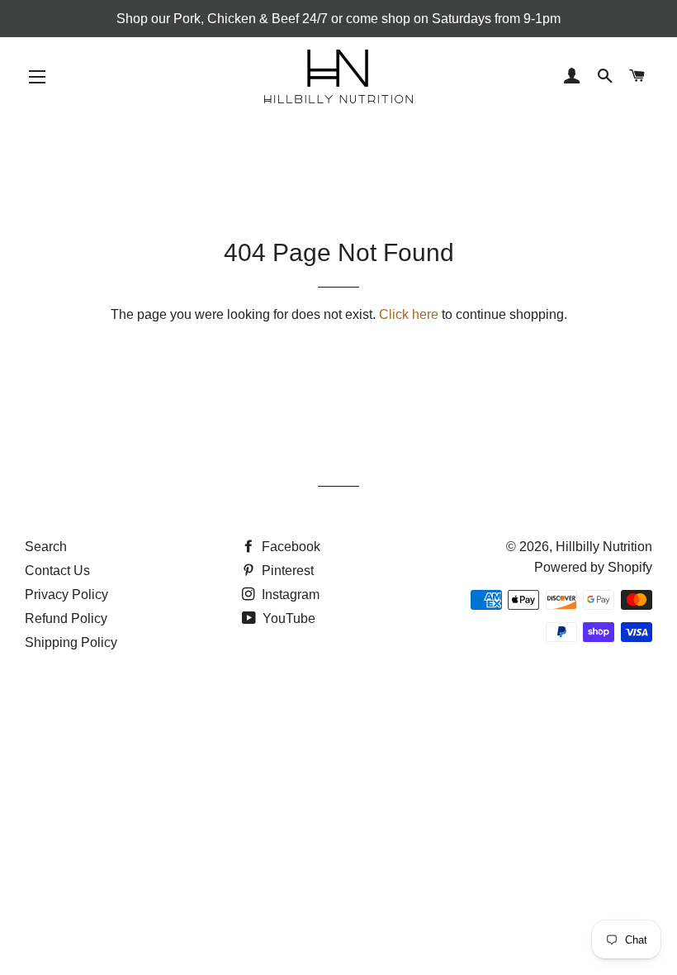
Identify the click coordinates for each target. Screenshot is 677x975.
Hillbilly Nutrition (604, 547)
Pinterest (286, 571)
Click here (408, 314)
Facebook (289, 547)
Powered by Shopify (593, 567)
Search (46, 547)
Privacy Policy (66, 594)
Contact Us (57, 571)
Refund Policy (66, 618)
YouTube (287, 618)
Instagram (289, 594)
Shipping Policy (71, 642)
